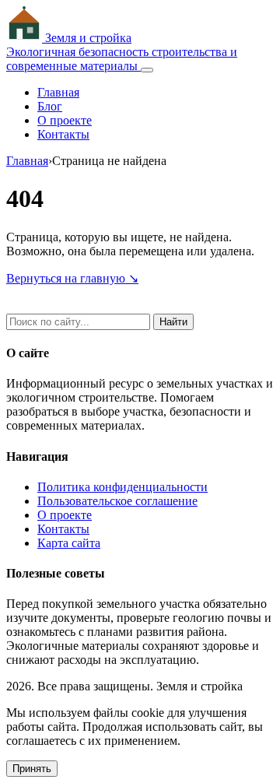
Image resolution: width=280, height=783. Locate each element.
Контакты (63, 134)
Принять (31, 768)
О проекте (64, 120)
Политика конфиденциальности (122, 486)
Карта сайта (68, 543)
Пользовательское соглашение (117, 500)
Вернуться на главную (72, 278)
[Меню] (147, 70)
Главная (58, 92)
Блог (49, 106)
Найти (173, 322)
